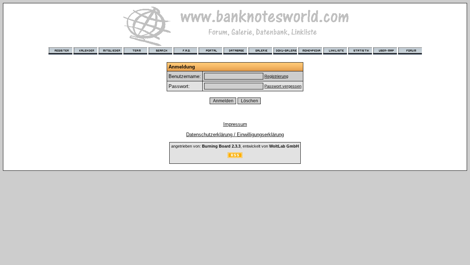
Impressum (235, 124)
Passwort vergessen (282, 86)
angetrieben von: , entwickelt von (235, 146)
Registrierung (276, 76)
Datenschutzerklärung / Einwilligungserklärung (235, 134)
